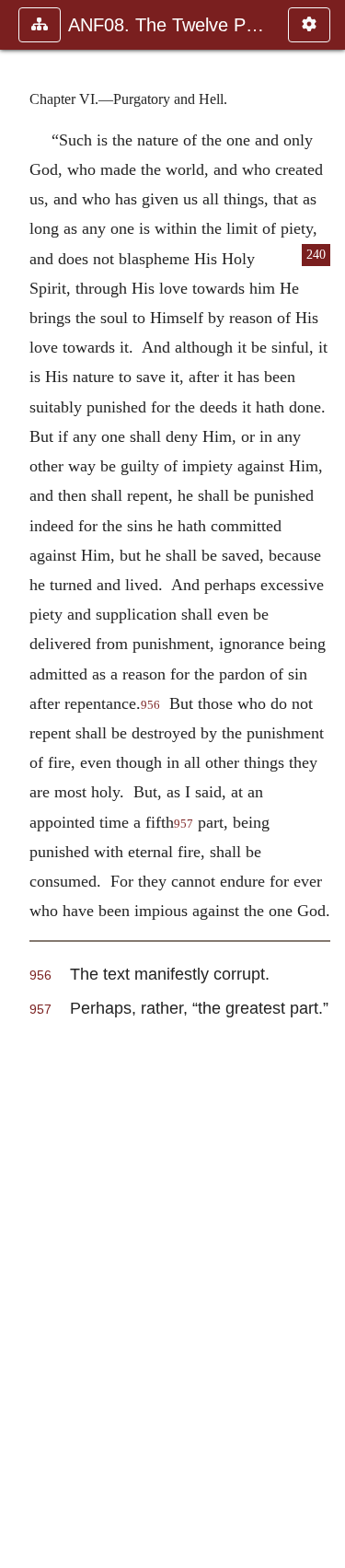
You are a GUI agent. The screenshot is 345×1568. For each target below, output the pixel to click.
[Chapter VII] (324, 784)
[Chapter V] (21, 784)
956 (150, 705)
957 (183, 824)
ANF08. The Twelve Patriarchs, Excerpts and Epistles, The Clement (169, 25)
